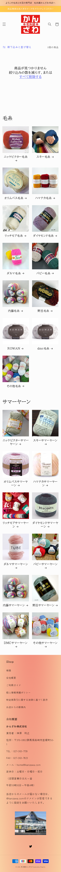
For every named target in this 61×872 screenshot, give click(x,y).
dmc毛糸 (43, 348)
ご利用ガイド (13, 685)
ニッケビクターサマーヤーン (16, 442)
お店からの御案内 (16, 707)
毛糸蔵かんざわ (26, 867)
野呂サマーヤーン (43, 605)
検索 (8, 670)
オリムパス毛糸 (13, 198)
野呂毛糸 (43, 310)
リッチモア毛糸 (14, 235)
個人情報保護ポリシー (18, 692)
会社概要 (11, 677)
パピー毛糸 (43, 273)
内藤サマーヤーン (14, 605)
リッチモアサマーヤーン (16, 524)
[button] (4, 24)
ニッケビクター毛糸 (16, 156)
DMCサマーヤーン (16, 642)
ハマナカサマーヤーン (45, 483)
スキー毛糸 (43, 156)
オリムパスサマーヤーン (16, 483)
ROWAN (14, 348)
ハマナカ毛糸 (43, 198)
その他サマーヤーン (45, 642)
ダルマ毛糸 (14, 273)
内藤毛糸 (14, 310)
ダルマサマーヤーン (16, 564)
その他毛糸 (14, 386)
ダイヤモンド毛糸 (43, 235)
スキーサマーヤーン (45, 440)
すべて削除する (30, 76)
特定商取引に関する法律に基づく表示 (27, 699)
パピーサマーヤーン (45, 564)
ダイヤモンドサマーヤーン (45, 524)
